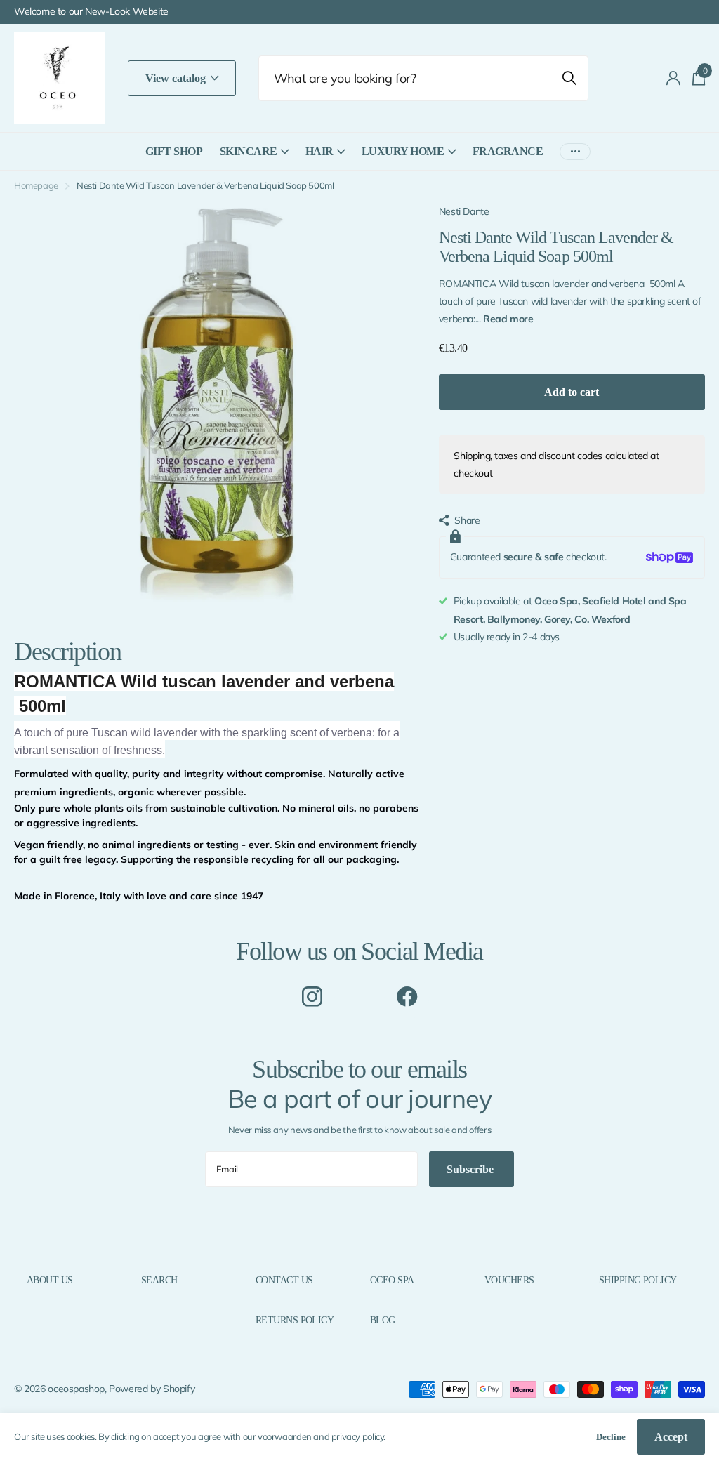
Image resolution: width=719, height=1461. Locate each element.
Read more (508, 318)
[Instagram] (312, 996)
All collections (254, 159)
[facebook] (407, 996)
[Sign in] (673, 78)
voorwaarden (285, 1436)
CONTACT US (284, 1280)
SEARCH (159, 1280)
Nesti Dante (464, 211)
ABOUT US (50, 1280)
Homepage (36, 185)
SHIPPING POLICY (638, 1280)
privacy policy (357, 1436)
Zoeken (569, 78)
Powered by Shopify (151, 1388)
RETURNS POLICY (295, 1320)
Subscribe (471, 1169)
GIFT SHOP (174, 151)
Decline (611, 1437)
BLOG (382, 1320)
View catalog (177, 78)
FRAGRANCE (508, 151)
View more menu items (575, 151)
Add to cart (571, 392)
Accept (670, 1437)
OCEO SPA (392, 1280)
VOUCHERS (509, 1280)
